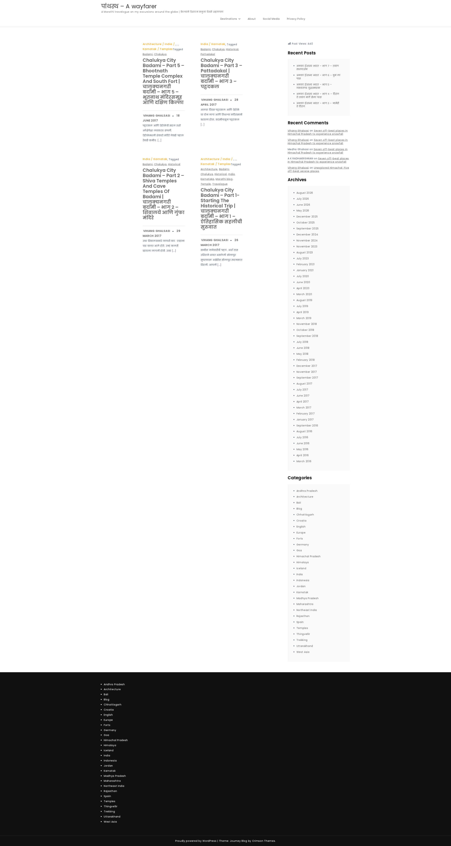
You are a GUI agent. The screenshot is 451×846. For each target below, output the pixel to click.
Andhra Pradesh (307, 491)
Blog (299, 508)
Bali (298, 502)
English (301, 526)
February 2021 (305, 264)
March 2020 (304, 294)
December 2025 (307, 216)
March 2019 (303, 318)
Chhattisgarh (305, 514)
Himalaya (302, 562)
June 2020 (303, 282)
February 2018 (305, 360)
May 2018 (302, 354)
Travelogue (219, 184)
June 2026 (303, 205)
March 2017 (303, 407)
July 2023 (302, 258)
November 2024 (307, 240)
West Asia (303, 652)
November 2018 (306, 324)
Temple (206, 184)
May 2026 (302, 210)
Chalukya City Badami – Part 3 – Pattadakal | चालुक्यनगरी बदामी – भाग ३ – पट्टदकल (221, 73)
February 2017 (305, 413)
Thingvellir (303, 634)
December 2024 (307, 234)
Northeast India (306, 610)
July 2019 (302, 306)
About (252, 19)
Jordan (301, 586)
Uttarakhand (304, 646)
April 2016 (302, 455)
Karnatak (150, 49)
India (168, 44)
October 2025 (305, 222)
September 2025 (307, 228)
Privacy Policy (296, 19)
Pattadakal (208, 54)
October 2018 (305, 330)
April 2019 (302, 312)
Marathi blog (224, 179)
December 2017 (306, 366)
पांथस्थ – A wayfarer (129, 6)
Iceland (301, 568)
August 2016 (304, 431)
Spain (300, 622)
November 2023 (306, 246)
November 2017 (306, 372)
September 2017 (307, 377)
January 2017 (305, 419)
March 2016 (303, 461)
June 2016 (303, 443)
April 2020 (303, 288)
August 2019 (304, 300)
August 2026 (304, 193)
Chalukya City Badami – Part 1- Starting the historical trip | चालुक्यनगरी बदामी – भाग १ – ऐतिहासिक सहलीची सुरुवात (221, 208)
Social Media (271, 19)
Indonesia (302, 580)
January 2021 (305, 270)
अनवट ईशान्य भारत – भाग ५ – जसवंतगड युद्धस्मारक (314, 86)
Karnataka (207, 179)
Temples (166, 49)
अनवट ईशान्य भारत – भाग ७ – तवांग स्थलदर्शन (317, 67)
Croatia (301, 520)
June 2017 (303, 395)
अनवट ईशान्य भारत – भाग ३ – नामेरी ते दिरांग (317, 104)
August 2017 (304, 383)
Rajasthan (303, 616)
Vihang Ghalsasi (156, 116)
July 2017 (302, 389)
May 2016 (302, 449)
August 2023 (304, 252)
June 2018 (303, 348)
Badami (148, 54)
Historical (232, 49)
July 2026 (302, 199)
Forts (299, 538)
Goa (299, 550)
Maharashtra (305, 604)
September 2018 (307, 336)
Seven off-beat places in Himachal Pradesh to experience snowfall (318, 132)
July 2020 (302, 276)
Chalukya (160, 54)
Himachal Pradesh (308, 556)
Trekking (302, 640)
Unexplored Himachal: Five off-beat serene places (318, 169)
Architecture (152, 44)
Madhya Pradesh (307, 598)
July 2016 (302, 437)
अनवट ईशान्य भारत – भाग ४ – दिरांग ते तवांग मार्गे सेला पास (317, 95)
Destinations (228, 19)
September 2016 (307, 425)
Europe (301, 532)
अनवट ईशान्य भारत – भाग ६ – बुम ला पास (318, 76)
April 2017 (302, 401)
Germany (302, 544)
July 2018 (302, 342)
